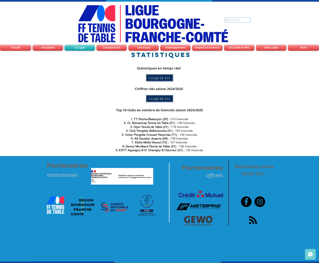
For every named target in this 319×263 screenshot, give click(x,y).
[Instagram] (260, 201)
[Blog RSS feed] (253, 220)
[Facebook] (246, 201)
